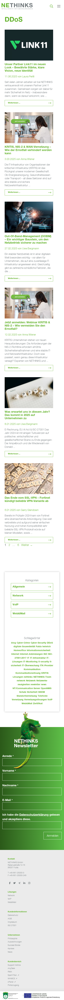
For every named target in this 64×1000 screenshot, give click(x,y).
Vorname (9, 771)
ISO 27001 (12, 925)
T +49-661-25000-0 (16, 873)
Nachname (10, 785)
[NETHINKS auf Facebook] (10, 883)
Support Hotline (14, 965)
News (10, 952)
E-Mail (7, 800)
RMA (10, 972)
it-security (43, 662)
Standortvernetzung (27, 696)
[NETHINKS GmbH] (17, 6)
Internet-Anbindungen (31, 654)
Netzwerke (41, 681)
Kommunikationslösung (28, 673)
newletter (35, 685)
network (21, 681)
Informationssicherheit (38, 651)
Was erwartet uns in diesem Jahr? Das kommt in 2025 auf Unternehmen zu (27, 415)
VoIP (15, 605)
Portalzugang (13, 985)
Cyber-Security (38, 643)
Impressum (12, 922)
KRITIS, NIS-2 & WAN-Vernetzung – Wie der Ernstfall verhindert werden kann (28, 150)
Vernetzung (17, 700)
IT (28, 658)
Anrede (8, 756)
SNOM (41, 692)
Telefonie (43, 696)
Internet (15, 654)
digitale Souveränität (24, 647)
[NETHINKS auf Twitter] (14, 883)
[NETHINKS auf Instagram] (29, 883)
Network (18, 596)
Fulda (39, 647)
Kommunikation (32, 670)
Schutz (22, 692)
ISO (45, 654)
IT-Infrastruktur (38, 658)
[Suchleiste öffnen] (51, 6)
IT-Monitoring (30, 662)
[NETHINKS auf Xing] (19, 883)
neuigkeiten (24, 685)
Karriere (11, 948)
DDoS (50, 643)
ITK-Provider (46, 666)
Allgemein (19, 587)
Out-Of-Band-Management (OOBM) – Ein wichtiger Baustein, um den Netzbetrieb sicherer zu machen (28, 239)
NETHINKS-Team (42, 677)
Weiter (27, 545)
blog (13, 643)
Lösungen (18, 677)
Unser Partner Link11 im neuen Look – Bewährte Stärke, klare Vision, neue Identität (25, 67)
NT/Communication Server (26, 689)
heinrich (46, 647)
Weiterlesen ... (14, 103)
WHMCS (11, 978)
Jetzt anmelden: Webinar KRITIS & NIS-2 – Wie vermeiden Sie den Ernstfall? (27, 326)
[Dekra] (31, 996)
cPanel (10, 982)
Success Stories (14, 945)
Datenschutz (13, 915)
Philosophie (12, 938)
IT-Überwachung (30, 666)
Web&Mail (19, 613)
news (43, 685)
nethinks (28, 677)
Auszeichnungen (15, 942)
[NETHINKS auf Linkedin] (24, 883)
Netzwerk (31, 681)
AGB (10, 918)
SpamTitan (12, 975)
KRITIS (44, 673)
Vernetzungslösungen (35, 700)
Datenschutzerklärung (34, 815)
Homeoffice (20, 651)
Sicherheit (32, 692)
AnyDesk (11, 968)
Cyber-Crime (23, 643)
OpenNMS (46, 689)
